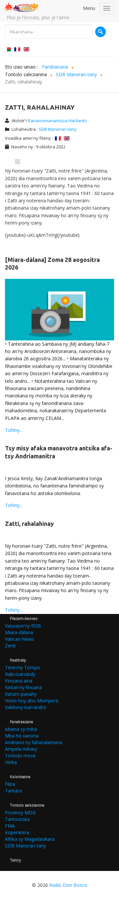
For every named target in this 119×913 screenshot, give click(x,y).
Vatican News (19, 639)
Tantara (13, 790)
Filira (10, 784)
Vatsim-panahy (21, 694)
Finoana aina (18, 681)
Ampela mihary (21, 749)
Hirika (11, 762)
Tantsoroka (17, 819)
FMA (10, 826)
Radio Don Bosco (68, 885)
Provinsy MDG (20, 812)
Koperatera (17, 832)
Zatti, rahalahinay (29, 523)
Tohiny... (13, 430)
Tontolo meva (20, 755)
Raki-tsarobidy (20, 674)
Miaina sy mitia (21, 729)
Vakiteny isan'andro (25, 707)
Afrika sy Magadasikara (30, 839)
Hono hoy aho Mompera (31, 700)
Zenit (10, 645)
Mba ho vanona (22, 736)
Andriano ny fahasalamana (33, 742)
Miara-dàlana (19, 632)
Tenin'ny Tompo (22, 667)
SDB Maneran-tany (58, 129)
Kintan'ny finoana (23, 687)
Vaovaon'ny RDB (23, 626)
